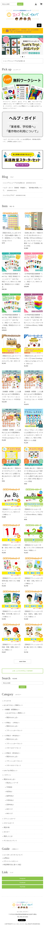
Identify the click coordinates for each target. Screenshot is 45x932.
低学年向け (10, 796)
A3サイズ (9, 809)
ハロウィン (7, 775)
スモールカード (9, 823)
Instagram (22, 878)
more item (22, 661)
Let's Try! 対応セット (11, 770)
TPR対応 (9, 787)
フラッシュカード (9, 818)
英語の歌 (7, 827)
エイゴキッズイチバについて (13, 855)
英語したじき (8, 836)
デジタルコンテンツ (10, 840)
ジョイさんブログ (8, 195)
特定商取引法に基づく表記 (12, 864)
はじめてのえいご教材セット (13, 705)
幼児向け (9, 791)
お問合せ (6, 858)
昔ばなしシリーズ (12, 783)
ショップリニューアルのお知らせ (14, 61)
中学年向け (10, 800)
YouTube (22, 887)
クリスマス (7, 701)
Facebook (22, 882)
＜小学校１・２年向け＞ (12, 722)
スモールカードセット (13, 748)
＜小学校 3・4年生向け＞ (12, 735)
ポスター (7, 832)
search (20, 4)
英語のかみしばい (12, 717)
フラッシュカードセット (14, 730)
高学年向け (10, 804)
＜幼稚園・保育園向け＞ (12, 709)
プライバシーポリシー (11, 861)
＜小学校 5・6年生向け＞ (12, 753)
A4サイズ (9, 813)
